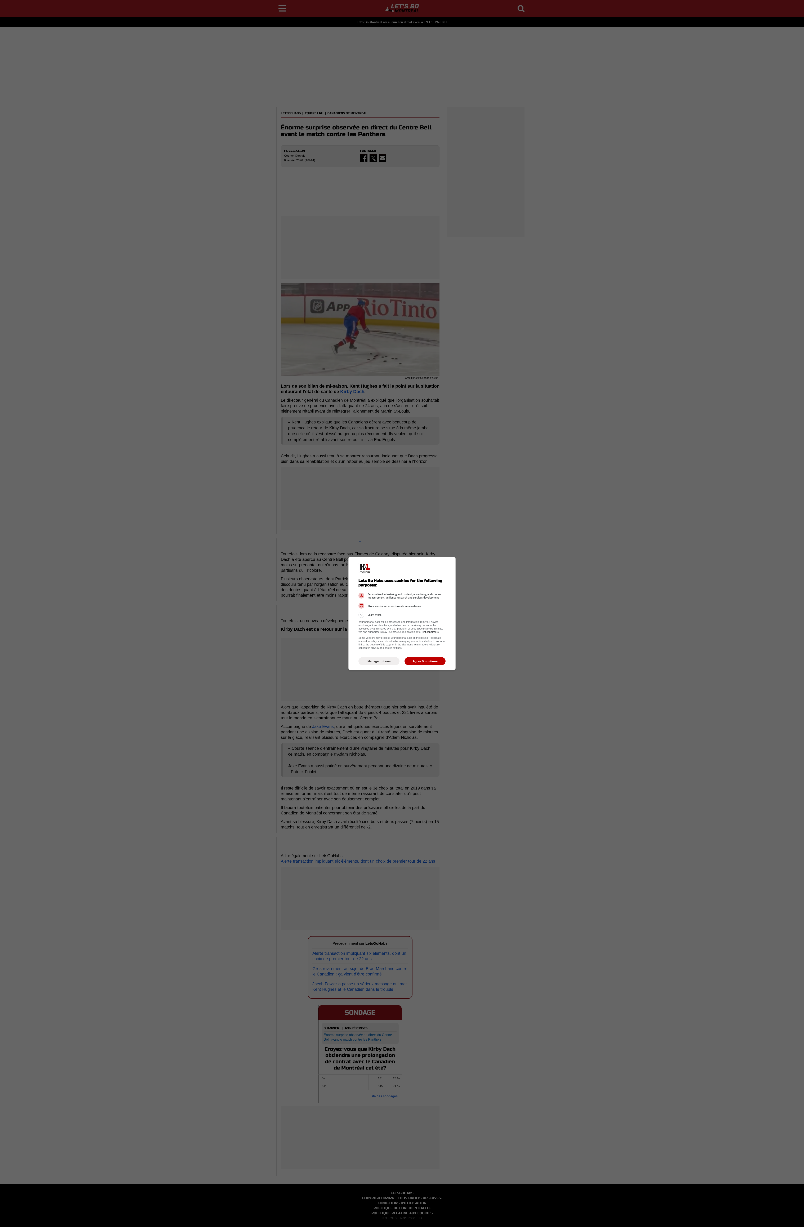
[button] (402, 615)
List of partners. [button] (430, 632)
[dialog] (402, 613)
